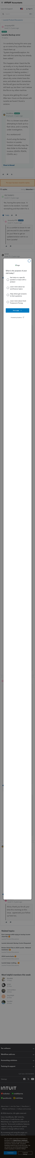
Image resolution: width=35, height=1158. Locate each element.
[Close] (29, 261)
